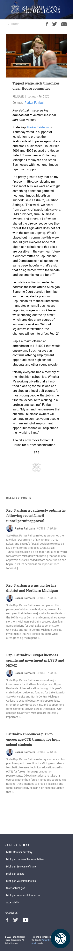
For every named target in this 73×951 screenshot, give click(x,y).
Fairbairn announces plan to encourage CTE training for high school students (33, 739)
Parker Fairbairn (35, 103)
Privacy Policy (47, 940)
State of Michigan (15, 888)
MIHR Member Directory (19, 852)
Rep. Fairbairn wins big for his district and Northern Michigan (32, 588)
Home (15, 24)
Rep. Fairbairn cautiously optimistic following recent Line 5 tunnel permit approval (36, 515)
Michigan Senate (15, 873)
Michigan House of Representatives (25, 859)
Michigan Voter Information (21, 880)
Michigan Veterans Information (23, 895)
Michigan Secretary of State (21, 866)
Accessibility (12, 902)
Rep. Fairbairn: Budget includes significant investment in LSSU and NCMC (35, 660)
